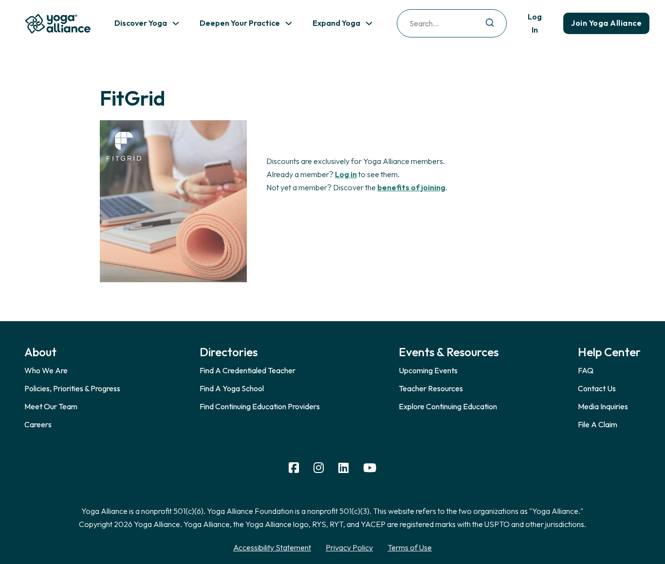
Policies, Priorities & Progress (72, 388)
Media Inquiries (603, 406)
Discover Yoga (140, 23)
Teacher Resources (431, 388)
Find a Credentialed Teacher (248, 370)
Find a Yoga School (232, 388)
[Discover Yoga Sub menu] (176, 23)
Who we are (46, 370)
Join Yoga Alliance (606, 23)
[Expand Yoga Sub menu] (369, 23)
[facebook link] (293, 468)
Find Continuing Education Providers (260, 406)
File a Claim (597, 424)
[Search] (490, 23)
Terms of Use (410, 547)
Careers (38, 424)
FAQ (585, 370)
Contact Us (597, 388)
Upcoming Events (428, 370)
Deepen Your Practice (240, 23)
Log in (346, 174)
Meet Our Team (50, 406)
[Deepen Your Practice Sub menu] (289, 23)
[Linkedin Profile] (343, 468)
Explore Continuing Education (448, 406)
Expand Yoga (336, 23)
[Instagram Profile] (318, 468)
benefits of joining (411, 187)
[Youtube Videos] (370, 468)
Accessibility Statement (272, 547)
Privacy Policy (349, 547)
